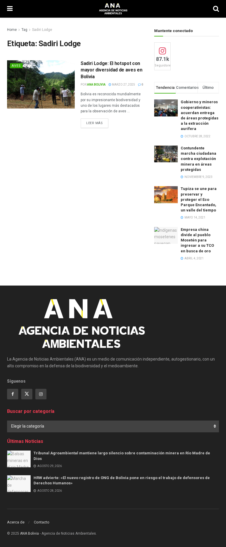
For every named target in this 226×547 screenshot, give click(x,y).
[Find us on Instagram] (40, 394)
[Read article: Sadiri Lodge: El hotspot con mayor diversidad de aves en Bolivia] (41, 84)
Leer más (97, 123)
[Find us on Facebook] (12, 394)
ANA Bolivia (96, 84)
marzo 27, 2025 (123, 84)
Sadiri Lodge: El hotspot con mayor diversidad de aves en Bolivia (111, 70)
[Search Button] (216, 9)
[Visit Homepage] (113, 9)
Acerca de (15, 522)
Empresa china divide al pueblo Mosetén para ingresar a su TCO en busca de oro (197, 240)
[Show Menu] (10, 9)
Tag (24, 30)
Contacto (41, 522)
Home (12, 30)
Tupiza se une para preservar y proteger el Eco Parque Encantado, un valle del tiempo (199, 199)
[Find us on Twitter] (26, 394)
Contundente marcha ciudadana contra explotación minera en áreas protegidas (198, 159)
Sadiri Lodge (42, 30)
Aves (16, 66)
